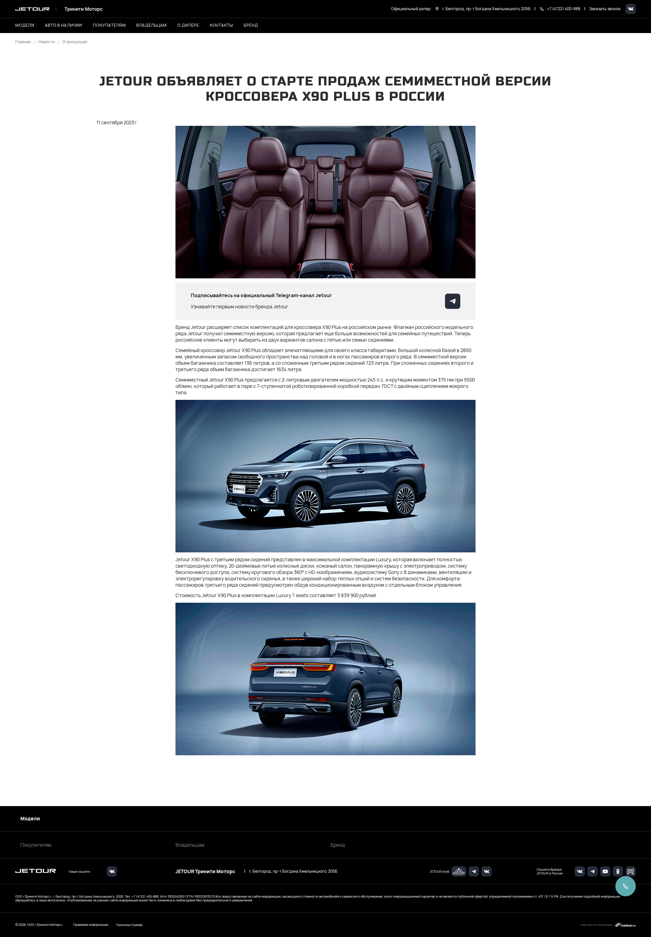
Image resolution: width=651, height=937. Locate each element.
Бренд (338, 845)
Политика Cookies (129, 925)
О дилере (188, 25)
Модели (30, 818)
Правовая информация (90, 925)
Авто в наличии (63, 25)
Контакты (221, 25)
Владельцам (189, 845)
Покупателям (35, 845)
